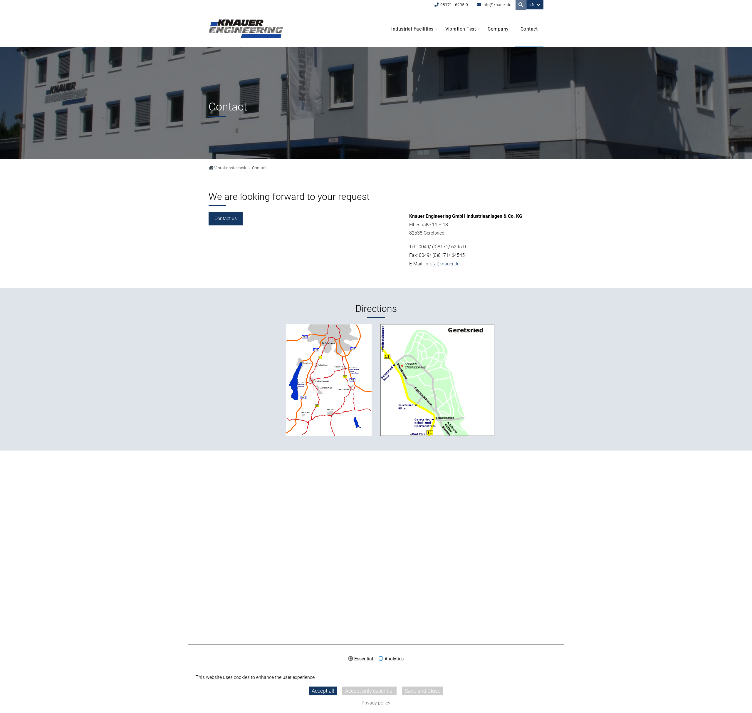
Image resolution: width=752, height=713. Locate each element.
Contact (529, 29)
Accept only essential (369, 691)
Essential (363, 659)
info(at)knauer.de (441, 264)
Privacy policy (376, 703)
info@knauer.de (496, 4)
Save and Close (422, 691)
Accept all (323, 691)
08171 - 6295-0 (453, 4)
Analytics (394, 659)
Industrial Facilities (412, 29)
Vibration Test (460, 29)
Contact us (225, 218)
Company (498, 29)
